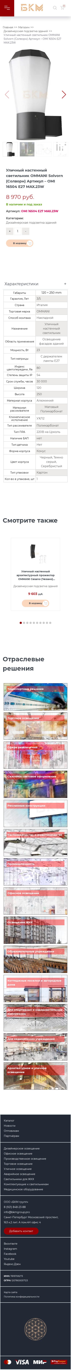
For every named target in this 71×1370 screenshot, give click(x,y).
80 (38, 368)
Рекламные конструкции (26, 805)
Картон (42, 472)
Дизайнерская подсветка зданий (26, 31)
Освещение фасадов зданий (51, 341)
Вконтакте (10, 1243)
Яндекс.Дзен (12, 1264)
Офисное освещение (23, 893)
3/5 (39, 298)
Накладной (45, 318)
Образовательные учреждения (30, 951)
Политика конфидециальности (21, 1296)
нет (39, 438)
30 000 (42, 381)
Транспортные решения (25, 689)
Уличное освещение (18, 1169)
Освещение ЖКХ (20, 922)
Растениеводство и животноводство (34, 834)
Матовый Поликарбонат (51, 409)
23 (38, 350)
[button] (64, 95)
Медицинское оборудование (23, 1189)
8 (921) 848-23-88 (15, 1207)
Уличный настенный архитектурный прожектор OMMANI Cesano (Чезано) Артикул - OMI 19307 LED (36, 575)
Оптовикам (11, 1130)
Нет (39, 444)
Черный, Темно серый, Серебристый (51, 462)
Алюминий (45, 400)
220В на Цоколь (48, 432)
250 (39, 394)
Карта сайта (10, 1292)
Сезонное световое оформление (31, 776)
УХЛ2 (40, 418)
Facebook (10, 1254)
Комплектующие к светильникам (26, 1184)
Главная (8, 27)
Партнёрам (11, 1136)
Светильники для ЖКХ (19, 1179)
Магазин (23, 27)
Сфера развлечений (22, 747)
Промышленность (20, 864)
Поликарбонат (48, 425)
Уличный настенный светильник (51, 328)
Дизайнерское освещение (22, 1148)
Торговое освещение (23, 718)
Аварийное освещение (19, 1174)
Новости (9, 1125)
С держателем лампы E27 (51, 359)
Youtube (9, 1259)
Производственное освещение (25, 1158)
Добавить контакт (21, 1231)
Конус (41, 451)
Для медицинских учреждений (31, 1039)
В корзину (19, 243)
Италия (42, 305)
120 (39, 388)
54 (38, 375)
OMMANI (43, 311)
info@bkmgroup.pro (17, 1212)
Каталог (9, 1120)
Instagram (10, 1248)
